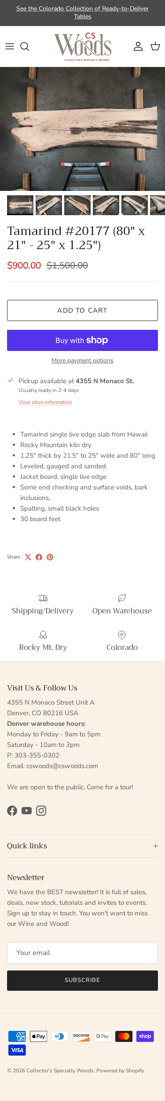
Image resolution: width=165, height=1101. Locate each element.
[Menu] (9, 46)
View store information (45, 402)
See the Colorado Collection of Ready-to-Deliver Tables (82, 12)
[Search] (29, 46)
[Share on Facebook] (39, 557)
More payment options (82, 361)
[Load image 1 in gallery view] (82, 129)
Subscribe (82, 980)
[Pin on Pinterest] (50, 557)
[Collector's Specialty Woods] (83, 46)
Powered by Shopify (120, 1070)
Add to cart (82, 310)
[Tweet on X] (28, 557)
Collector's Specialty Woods (60, 1070)
